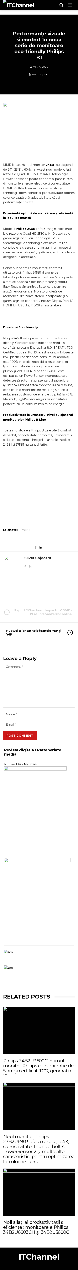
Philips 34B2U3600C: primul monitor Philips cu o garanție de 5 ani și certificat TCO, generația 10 (38, 1068)
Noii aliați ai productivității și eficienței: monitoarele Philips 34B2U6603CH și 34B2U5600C (36, 1227)
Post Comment (19, 735)
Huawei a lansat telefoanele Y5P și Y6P (33, 632)
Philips (25, 530)
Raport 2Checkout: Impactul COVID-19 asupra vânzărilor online (43, 612)
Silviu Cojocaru (41, 74)
